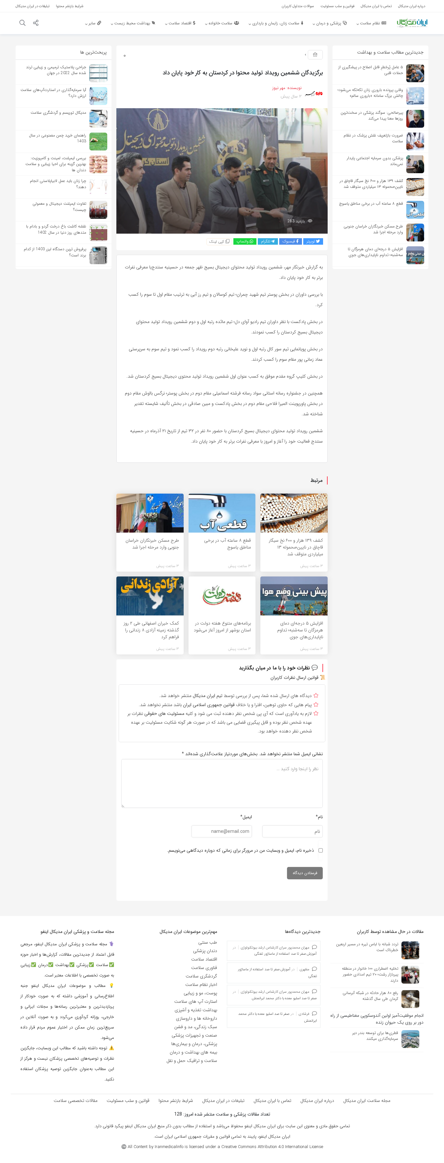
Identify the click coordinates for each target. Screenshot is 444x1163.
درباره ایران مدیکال (317, 1100)
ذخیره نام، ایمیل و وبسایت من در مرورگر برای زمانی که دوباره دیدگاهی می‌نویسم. (240, 850)
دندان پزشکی (205, 950)
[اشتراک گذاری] (36, 23)
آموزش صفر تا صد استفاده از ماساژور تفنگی (286, 954)
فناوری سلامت (204, 967)
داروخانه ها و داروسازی (196, 1018)
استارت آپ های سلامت (195, 1001)
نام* (319, 817)
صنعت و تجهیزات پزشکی (194, 1035)
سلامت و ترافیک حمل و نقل (191, 1060)
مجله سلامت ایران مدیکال (366, 1100)
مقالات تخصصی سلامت (76, 1100)
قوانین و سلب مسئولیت (128, 1100)
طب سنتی (207, 942)
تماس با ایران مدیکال (272, 1100)
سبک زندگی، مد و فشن (195, 1026)
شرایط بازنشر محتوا (176, 1100)
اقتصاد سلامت (204, 959)
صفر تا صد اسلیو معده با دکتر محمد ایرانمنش (284, 998)
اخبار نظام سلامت (201, 984)
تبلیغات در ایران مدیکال (223, 1100)
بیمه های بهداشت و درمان (193, 1052)
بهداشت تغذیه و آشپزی (196, 1010)
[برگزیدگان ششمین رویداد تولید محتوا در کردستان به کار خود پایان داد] (222, 170)
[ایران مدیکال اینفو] (412, 22)
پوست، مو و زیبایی (200, 993)
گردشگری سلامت (201, 976)
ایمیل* (246, 817)
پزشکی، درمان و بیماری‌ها (194, 1043)
